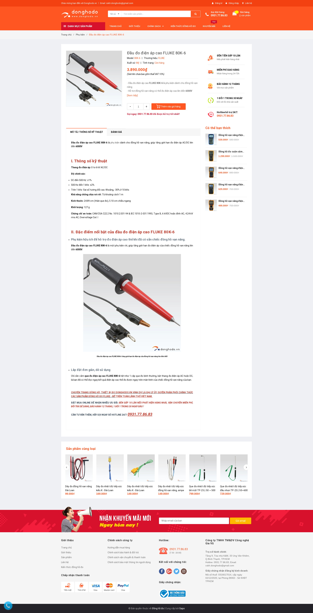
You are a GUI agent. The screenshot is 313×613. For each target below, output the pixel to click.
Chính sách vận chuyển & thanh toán (127, 557)
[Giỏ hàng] (234, 14)
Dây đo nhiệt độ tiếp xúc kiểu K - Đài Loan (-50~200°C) (78, 490)
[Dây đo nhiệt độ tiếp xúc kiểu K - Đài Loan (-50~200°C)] (79, 468)
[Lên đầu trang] (307, 303)
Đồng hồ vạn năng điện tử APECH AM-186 (230, 184)
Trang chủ (66, 547)
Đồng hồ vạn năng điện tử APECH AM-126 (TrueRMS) (230, 168)
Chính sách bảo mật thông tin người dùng (129, 562)
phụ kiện (115, 142)
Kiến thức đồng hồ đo (72, 567)
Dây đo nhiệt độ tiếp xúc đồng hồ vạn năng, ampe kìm (140, 490)
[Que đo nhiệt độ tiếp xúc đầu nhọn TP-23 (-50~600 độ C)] (203, 468)
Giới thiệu (66, 552)
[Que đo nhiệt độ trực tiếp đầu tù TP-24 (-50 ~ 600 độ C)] (234, 468)
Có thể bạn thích (217, 128)
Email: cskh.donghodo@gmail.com (116, 3)
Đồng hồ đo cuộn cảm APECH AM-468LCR (230, 151)
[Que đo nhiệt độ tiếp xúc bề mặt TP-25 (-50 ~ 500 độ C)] (172, 468)
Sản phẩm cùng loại (81, 449)
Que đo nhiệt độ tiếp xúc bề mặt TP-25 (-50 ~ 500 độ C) (171, 490)
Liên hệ (248, 3)
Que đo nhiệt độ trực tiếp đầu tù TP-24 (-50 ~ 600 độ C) (233, 490)
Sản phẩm (66, 557)
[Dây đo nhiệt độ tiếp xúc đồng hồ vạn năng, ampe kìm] (141, 468)
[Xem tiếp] (132, 95)
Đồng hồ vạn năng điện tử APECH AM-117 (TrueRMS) (230, 135)
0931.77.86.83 (219, 15)
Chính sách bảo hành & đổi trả (123, 552)
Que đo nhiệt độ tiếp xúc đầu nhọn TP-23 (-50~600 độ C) (203, 490)
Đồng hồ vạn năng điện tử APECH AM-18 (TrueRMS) (230, 201)
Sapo (182, 608)
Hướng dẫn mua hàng (119, 547)
